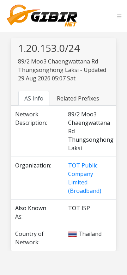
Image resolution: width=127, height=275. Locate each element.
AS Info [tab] (33, 98)
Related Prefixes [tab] (78, 98)
